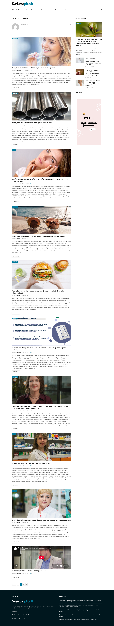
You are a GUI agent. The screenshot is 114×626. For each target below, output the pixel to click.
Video (66, 9)
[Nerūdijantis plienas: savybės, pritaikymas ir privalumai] (41, 106)
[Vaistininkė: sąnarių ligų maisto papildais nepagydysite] (41, 447)
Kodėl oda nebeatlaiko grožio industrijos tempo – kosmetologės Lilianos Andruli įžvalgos (93, 83)
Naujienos (34, 9)
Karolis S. (82, 48)
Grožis (14, 150)
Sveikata (25, 9)
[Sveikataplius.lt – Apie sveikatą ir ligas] (22, 4)
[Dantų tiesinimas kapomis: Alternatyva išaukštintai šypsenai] (41, 51)
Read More (16, 87)
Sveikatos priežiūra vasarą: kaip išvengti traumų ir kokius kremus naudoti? (39, 236)
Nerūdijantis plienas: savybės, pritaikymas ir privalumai (32, 123)
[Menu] (12, 9)
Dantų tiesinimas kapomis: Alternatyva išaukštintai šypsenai (33, 68)
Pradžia (18, 9)
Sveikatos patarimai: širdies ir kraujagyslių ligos (29, 571)
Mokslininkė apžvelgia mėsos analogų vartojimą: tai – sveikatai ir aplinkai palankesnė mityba (38, 292)
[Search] (101, 10)
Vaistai (49, 9)
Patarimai (58, 9)
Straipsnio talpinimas (96, 4)
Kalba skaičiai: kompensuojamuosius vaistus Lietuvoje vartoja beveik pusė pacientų (39, 349)
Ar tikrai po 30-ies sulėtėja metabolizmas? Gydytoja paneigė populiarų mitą (78, 619)
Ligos (42, 9)
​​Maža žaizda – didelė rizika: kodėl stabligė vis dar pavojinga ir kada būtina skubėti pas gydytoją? (93, 73)
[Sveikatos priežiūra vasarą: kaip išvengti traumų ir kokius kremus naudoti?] (41, 220)
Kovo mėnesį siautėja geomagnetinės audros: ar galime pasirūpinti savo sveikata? (41, 520)
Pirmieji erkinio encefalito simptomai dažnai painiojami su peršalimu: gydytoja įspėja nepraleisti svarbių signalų (89, 42)
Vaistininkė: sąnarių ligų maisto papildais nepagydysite (31, 463)
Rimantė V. (24, 24)
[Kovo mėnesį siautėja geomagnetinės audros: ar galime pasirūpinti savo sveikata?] (41, 503)
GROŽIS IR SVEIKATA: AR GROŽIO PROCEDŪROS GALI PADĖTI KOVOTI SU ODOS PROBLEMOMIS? (40, 180)
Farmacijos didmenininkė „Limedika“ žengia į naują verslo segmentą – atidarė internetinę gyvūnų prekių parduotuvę (40, 407)
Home (13, 14)
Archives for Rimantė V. (20, 14)
